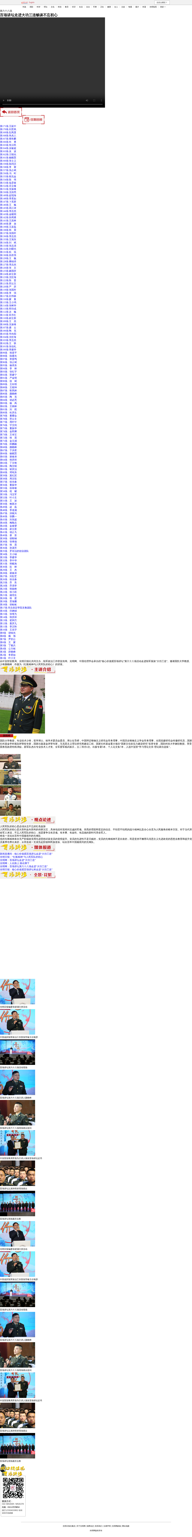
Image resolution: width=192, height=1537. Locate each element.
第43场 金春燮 (8, 526)
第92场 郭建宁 (8, 374)
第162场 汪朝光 (8, 154)
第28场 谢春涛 (8, 573)
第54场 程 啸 (8, 491)
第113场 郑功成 (8, 308)
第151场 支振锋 (8, 189)
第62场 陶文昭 (8, 466)
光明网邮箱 (116, 1526)
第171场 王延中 (8, 126)
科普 (144, 7)
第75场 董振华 (8, 428)
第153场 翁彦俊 (8, 183)
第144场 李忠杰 (8, 211)
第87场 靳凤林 (8, 390)
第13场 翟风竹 (8, 620)
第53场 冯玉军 (8, 494)
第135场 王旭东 (8, 239)
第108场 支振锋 (8, 324)
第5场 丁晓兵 (8, 645)
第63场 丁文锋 (8, 463)
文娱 (123, 7)
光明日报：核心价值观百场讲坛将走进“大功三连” (26, 869)
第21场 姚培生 (8, 595)
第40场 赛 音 (8, 535)
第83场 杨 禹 (8, 403)
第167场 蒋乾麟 (8, 138)
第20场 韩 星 (8, 598)
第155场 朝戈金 (8, 176)
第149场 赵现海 (8, 195)
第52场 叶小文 (8, 497)
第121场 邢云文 (8, 283)
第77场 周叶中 (8, 422)
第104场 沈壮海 (8, 337)
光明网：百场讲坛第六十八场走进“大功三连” (24, 866)
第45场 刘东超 (8, 519)
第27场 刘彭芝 (8, 576)
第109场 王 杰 (8, 321)
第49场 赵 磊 (8, 507)
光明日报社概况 (69, 1526)
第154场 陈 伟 (8, 179)
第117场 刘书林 (8, 296)
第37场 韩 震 (8, 544)
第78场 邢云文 (8, 419)
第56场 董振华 (8, 485)
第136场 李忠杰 (8, 236)
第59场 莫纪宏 (8, 475)
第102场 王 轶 (8, 343)
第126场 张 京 (8, 267)
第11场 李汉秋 (8, 626)
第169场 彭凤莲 (8, 132)
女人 (116, 7)
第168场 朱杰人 (8, 135)
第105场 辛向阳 (8, 334)
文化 (52, 7)
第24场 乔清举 (8, 585)
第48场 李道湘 (8, 510)
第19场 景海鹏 (8, 601)
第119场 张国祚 (8, 290)
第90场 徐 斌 (8, 381)
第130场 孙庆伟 (8, 255)
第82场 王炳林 (8, 406)
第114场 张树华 (8, 305)
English (31, 2)
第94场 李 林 (8, 368)
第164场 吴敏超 (8, 148)
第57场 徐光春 (8, 482)
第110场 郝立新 (8, 318)
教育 (67, 7)
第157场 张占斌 (8, 170)
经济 (74, 7)
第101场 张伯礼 (8, 346)
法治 (88, 7)
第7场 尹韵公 (8, 639)
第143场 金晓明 (8, 214)
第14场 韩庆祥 (8, 617)
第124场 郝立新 (8, 274)
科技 (60, 7)
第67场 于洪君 (8, 450)
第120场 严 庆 (8, 286)
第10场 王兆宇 (8, 629)
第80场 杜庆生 (8, 412)
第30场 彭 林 (8, 566)
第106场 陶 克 (8, 330)
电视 (130, 7)
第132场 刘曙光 (8, 249)
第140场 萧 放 (8, 223)
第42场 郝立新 (8, 529)
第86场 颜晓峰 (8, 393)
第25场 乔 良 (8, 582)
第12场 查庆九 (8, 623)
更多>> (163, 7)
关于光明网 (81, 1526)
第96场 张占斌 (8, 362)
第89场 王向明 (8, 384)
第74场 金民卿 (8, 431)
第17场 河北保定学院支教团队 (16, 607)
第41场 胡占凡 (8, 532)
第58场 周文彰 (8, 478)
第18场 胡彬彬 (8, 604)
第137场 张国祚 (8, 233)
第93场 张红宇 (8, 371)
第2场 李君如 (8, 655)
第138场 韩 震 (8, 230)
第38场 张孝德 (8, 541)
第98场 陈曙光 (8, 356)
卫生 (102, 7)
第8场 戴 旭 (8, 636)
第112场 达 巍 (8, 312)
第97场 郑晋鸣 (8, 359)
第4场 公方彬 (8, 648)
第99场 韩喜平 (8, 352)
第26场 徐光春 (8, 579)
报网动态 (90, 1526)
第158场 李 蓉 (8, 167)
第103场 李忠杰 (8, 340)
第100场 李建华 (8, 349)
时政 (24, 7)
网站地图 (125, 1526)
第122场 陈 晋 (8, 280)
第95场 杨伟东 (8, 365)
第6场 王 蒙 (8, 642)
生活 (81, 7)
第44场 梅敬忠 (8, 522)
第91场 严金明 (8, 378)
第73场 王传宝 (8, 434)
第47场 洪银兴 (8, 513)
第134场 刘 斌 (8, 242)
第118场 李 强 (8, 293)
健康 (109, 7)
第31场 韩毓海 (8, 563)
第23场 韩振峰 (8, 589)
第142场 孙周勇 (8, 217)
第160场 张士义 (8, 160)
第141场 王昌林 (8, 220)
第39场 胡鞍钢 (8, 538)
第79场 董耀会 (8, 415)
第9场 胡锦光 (8, 633)
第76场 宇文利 (8, 425)
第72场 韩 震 (8, 437)
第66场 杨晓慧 (8, 453)
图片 (137, 7)
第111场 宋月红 (8, 315)
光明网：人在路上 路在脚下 (14, 863)
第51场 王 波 (8, 500)
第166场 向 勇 (8, 142)
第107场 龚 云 (8, 327)
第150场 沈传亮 (8, 192)
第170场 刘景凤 (8, 129)
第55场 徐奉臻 (8, 488)
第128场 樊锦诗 (8, 261)
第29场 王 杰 (8, 570)
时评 (38, 7)
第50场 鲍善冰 (8, 504)
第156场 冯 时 (8, 173)
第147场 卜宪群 (8, 201)
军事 (95, 7)
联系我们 (98, 1526)
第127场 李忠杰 (8, 264)
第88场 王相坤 (8, 387)
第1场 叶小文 (8, 658)
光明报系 (153, 7)
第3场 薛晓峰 (8, 651)
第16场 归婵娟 (8, 611)
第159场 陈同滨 (8, 164)
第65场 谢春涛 (8, 456)
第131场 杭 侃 (8, 252)
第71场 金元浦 (8, 441)
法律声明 (107, 1526)
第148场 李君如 (8, 198)
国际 (31, 7)
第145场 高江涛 (8, 208)
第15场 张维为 (8, 614)
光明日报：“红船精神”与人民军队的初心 (21, 857)
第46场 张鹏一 (8, 516)
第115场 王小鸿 (8, 302)
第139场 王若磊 (8, 227)
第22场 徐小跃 (8, 592)
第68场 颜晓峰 (8, 447)
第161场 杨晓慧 (8, 157)
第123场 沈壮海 (8, 277)
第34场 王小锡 (8, 554)
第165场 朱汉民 (8, 145)
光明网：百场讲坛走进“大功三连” (18, 860)
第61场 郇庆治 (8, 469)
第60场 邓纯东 (8, 472)
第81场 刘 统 (8, 409)
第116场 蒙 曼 (8, 299)
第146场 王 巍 (8, 205)
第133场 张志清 (8, 245)
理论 (45, 7)
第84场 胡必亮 (8, 400)
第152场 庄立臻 (8, 186)
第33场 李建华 (8, 557)
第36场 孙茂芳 (8, 548)
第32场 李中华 (8, 560)
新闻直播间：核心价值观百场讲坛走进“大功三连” (26, 854)
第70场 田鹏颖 (8, 444)
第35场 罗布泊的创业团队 (14, 551)
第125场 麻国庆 (8, 271)
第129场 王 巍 (8, 258)
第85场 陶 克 (8, 397)
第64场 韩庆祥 (8, 459)
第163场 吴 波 (8, 151)
